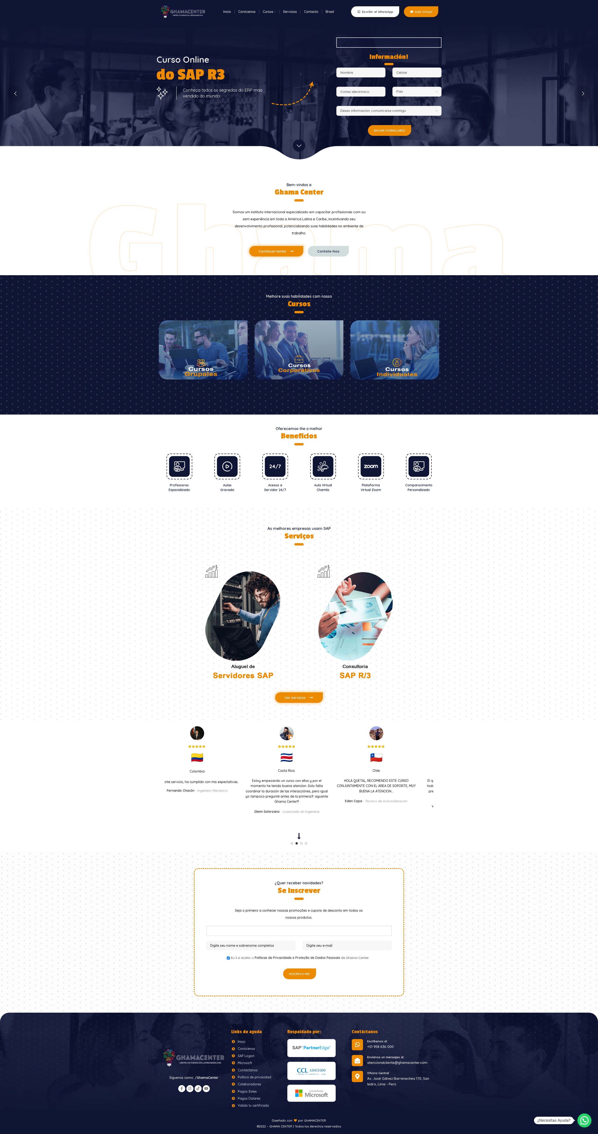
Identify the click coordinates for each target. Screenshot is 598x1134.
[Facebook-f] (181, 1088)
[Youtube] (206, 1088)
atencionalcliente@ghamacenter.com (397, 1062)
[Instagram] (189, 1088)
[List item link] (257, 1041)
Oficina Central (378, 1073)
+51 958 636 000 (380, 1046)
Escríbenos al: (377, 1041)
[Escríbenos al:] (357, 1044)
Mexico (209, 771)
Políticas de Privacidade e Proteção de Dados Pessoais (297, 958)
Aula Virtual (423, 12)
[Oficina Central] (357, 1076)
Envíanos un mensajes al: (385, 1057)
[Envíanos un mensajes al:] (357, 1060)
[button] (584, 1120)
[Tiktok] (198, 1088)
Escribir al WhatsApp (377, 12)
